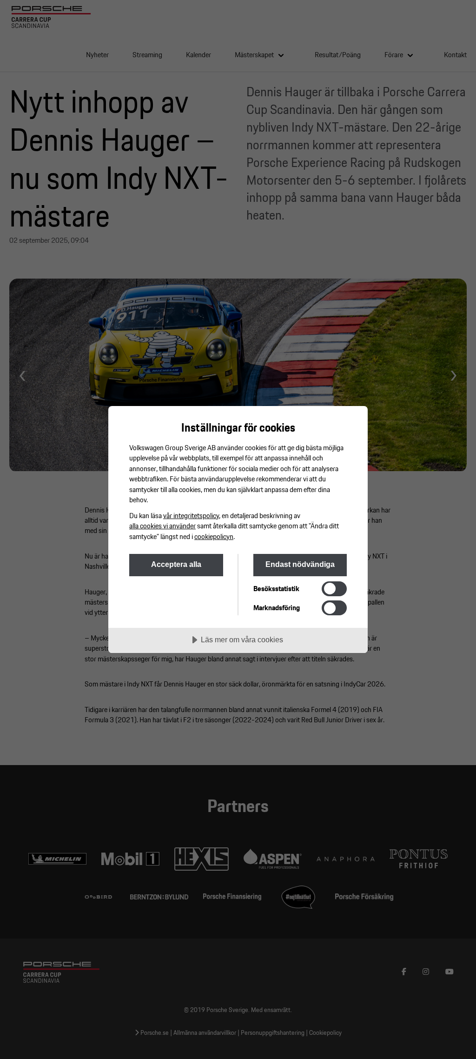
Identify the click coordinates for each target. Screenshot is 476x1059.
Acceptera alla (176, 564)
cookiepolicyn (213, 536)
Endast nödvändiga (300, 564)
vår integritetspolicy (191, 515)
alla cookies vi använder (162, 526)
